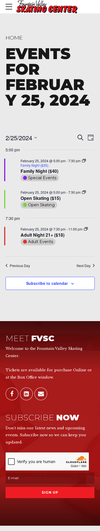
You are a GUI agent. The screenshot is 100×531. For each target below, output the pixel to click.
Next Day (84, 265)
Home (14, 37)
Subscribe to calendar (47, 283)
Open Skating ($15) (41, 198)
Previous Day (20, 265)
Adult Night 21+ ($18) (42, 235)
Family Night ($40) (39, 171)
